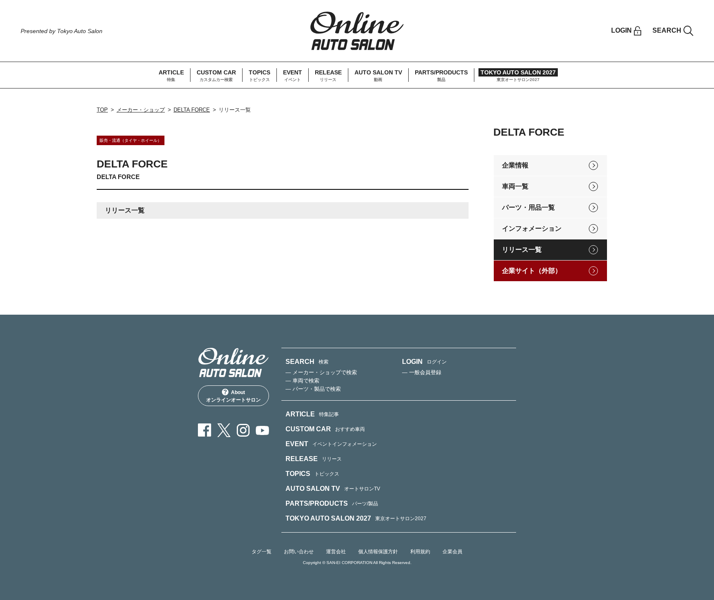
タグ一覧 (261, 551)
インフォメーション (532, 228)
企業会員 (452, 551)
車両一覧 (515, 186)
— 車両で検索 (302, 380)
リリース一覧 (522, 249)
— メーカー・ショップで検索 (321, 372)
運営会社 (336, 551)
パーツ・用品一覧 (528, 207)
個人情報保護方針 (378, 551)
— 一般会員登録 (421, 372)
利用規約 (420, 551)
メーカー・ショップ (141, 110)
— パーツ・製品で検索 (313, 389)
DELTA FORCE (192, 110)
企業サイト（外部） (532, 270)
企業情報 (515, 165)
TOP (102, 110)
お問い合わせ (299, 551)
